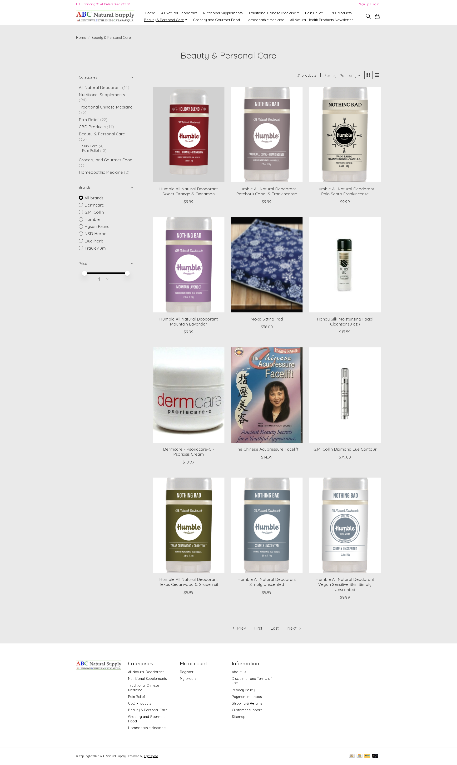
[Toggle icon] (368, 16)
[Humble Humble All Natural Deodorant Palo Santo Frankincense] (345, 134)
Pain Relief (314, 13)
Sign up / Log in (369, 4)
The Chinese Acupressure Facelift (266, 449)
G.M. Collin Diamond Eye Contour (345, 449)
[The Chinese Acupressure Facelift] (267, 395)
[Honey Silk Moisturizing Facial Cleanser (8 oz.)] (345, 264)
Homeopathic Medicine (265, 20)
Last (275, 628)
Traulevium (95, 248)
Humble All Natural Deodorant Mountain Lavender (188, 321)
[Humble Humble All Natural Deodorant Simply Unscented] (267, 525)
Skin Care (90, 146)
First (258, 628)
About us (239, 672)
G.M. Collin (94, 212)
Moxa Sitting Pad (267, 318)
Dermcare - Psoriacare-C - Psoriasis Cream (188, 451)
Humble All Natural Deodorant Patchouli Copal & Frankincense (266, 191)
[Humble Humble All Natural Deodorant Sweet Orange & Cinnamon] (188, 134)
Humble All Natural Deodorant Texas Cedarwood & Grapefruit (188, 582)
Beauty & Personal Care (102, 133)
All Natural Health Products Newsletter (321, 20)
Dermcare (94, 204)
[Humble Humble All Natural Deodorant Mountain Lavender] (188, 264)
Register (187, 672)
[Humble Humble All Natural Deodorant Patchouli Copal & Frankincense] (267, 134)
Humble (92, 219)
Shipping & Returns (247, 703)
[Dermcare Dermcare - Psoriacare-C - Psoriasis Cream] (188, 395)
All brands (94, 197)
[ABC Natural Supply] (105, 16)
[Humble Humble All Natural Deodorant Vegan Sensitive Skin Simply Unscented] (345, 525)
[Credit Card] (360, 756)
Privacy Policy (243, 690)
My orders (188, 678)
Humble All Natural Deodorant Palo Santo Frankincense (345, 191)
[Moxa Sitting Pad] (267, 264)
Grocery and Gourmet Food (216, 20)
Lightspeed (151, 756)
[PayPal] (367, 756)
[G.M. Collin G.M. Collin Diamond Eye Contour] (345, 395)
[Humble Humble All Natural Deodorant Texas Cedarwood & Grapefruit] (188, 525)
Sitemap (238, 716)
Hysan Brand (96, 226)
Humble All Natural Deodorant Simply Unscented (267, 582)
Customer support (247, 710)
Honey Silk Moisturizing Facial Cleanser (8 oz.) (345, 321)
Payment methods (247, 696)
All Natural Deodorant (179, 13)
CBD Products (340, 13)
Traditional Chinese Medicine (106, 106)
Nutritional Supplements (223, 13)
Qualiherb (93, 240)
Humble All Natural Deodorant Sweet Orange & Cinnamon (188, 191)
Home (150, 13)
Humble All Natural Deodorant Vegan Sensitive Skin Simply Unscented (345, 584)
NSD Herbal (95, 233)
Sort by (330, 75)
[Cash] (352, 756)
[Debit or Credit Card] (375, 756)
